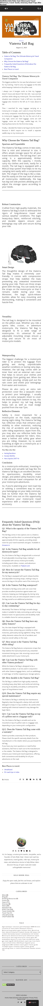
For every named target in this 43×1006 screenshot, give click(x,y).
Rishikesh (20, 941)
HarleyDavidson (10, 453)
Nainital (32, 939)
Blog (3, 897)
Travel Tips (6, 913)
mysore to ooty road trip (20, 939)
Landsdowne (25, 934)
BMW (32, 926)
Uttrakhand (8, 769)
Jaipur (35, 932)
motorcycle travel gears (26, 937)
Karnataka (11, 934)
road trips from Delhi (32, 941)
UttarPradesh (7, 916)
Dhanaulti (23, 928)
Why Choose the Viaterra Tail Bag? (16, 61)
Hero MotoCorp (33, 930)
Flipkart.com (25, 566)
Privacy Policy (33, 998)
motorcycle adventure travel (28, 935)
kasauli (18, 934)
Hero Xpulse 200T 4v (11, 458)
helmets (25, 930)
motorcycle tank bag (9, 937)
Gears (21, 41)
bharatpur (27, 926)
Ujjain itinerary (14, 946)
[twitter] (21, 1002)
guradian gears (16, 930)
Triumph (5, 946)
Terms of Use (21, 999)
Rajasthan (5, 908)
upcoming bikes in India (11, 948)
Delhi (17, 928)
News (4, 906)
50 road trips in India (11, 772)
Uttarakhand (6, 915)
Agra (3, 926)
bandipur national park (14, 926)
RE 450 (14, 941)
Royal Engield (25, 943)
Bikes (4, 895)
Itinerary (5, 904)
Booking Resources (9, 898)
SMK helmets (14, 944)
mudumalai (6, 939)
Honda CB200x (9, 456)
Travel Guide (6, 911)
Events (4, 900)
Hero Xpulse (6, 932)
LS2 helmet (35, 934)
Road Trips (6, 909)
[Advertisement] (21, 805)
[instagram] (24, 1002)
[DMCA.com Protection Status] (21, 984)
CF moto (12, 928)
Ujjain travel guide (27, 946)
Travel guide (33, 944)
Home (7, 998)
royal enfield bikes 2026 (11, 943)
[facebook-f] (18, 1002)
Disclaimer (25, 998)
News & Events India (15, 998)
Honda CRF (29, 932)
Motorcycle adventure (10, 935)
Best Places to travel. (11, 69)
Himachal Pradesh (17, 932)
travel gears (24, 944)
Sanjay (6, 779)
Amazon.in (6, 545)
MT (36, 937)
